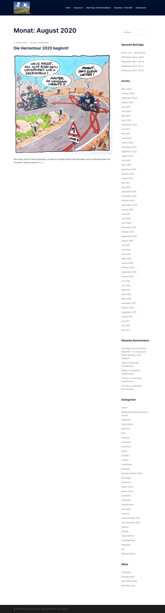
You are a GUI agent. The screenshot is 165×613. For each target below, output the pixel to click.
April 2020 (126, 223)
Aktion (33, 43)
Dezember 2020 (129, 191)
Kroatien (125, 455)
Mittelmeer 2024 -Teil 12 (133, 61)
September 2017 (129, 312)
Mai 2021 (126, 183)
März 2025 (127, 89)
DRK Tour (126, 428)
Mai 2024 (126, 116)
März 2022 (127, 165)
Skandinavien (128, 504)
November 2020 (129, 196)
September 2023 (129, 124)
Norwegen (126, 478)
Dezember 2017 (129, 303)
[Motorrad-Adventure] (22, 7)
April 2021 (126, 187)
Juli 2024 (126, 107)
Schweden (126, 500)
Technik (125, 531)
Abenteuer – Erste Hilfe (123, 8)
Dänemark (126, 420)
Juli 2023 (126, 129)
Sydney (64, 609)
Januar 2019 (127, 263)
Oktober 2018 (128, 267)
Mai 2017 (126, 330)
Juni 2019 (126, 249)
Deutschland (127, 424)
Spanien (125, 527)
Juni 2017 (126, 325)
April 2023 (126, 138)
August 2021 (127, 178)
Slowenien (126, 509)
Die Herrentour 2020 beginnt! (41, 48)
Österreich (126, 482)
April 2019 (126, 254)
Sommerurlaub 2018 (131, 518)
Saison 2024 (127, 491)
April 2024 (126, 120)
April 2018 (126, 294)
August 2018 (127, 276)
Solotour (125, 513)
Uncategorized (128, 540)
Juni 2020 (126, 218)
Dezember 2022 (129, 147)
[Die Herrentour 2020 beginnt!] (63, 104)
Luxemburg (127, 464)
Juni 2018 (126, 285)
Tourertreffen (128, 536)
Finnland (125, 437)
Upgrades (126, 545)
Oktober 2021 (128, 174)
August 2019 (127, 241)
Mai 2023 (126, 133)
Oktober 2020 (128, 200)
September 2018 (129, 272)
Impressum (78, 8)
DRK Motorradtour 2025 (133, 57)
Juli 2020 (126, 214)
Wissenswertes (128, 553)
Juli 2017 (126, 321)
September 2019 (129, 236)
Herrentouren (141, 8)
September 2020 (129, 205)
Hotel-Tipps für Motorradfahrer (98, 8)
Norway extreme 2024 (132, 473)
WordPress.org (128, 585)
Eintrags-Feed (128, 576)
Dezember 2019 (129, 227)
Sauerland (126, 495)
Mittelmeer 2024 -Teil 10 (133, 70)
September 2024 (129, 98)
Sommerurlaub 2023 (131, 522)
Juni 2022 (126, 160)
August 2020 (127, 209)
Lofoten (125, 460)
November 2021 (129, 169)
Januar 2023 (127, 142)
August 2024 (127, 102)
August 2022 (127, 156)
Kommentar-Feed (129, 581)
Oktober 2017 (128, 307)
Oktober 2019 (128, 232)
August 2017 (127, 316)
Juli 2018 (126, 281)
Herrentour (43, 43)
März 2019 (126, 258)
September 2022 (129, 151)
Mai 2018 (126, 290)
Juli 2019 (126, 245)
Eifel (124, 433)
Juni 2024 (126, 111)
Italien (124, 451)
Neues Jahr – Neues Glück (133, 52)
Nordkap (125, 469)
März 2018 (126, 298)
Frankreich (126, 442)
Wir (123, 549)
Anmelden (126, 572)
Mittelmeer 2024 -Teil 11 (132, 66)
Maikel (124, 370)
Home (68, 8)
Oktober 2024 (128, 93)
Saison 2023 (127, 487)
